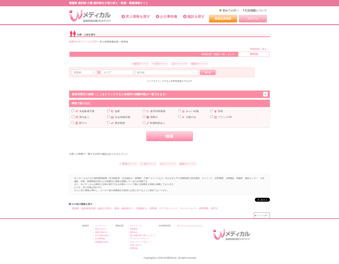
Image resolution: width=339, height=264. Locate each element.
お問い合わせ (136, 245)
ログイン (252, 18)
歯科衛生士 (127, 208)
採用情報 (134, 248)
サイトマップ (136, 226)
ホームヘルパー (188, 208)
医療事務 (204, 208)
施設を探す (196, 16)
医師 (116, 208)
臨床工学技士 (105, 208)
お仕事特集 (169, 16)
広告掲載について (256, 10)
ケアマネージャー (168, 208)
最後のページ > (199, 63)
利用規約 (134, 229)
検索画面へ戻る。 (259, 49)
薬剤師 (153, 208)
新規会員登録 (223, 18)
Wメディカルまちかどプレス (189, 226)
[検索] (208, 72)
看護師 (75, 208)
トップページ (101, 226)
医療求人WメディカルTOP (83, 41)
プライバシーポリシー (139, 238)
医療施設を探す (102, 242)
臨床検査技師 (88, 208)
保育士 (214, 208)
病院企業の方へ (102, 232)
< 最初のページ (140, 63)
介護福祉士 (141, 208)
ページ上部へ (263, 215)
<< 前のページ (159, 63)
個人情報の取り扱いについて (142, 235)
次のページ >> (179, 63)
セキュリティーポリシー (140, 242)
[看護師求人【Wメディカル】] (90, 15)
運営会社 (134, 232)
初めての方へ (230, 10)
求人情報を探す (138, 16)
